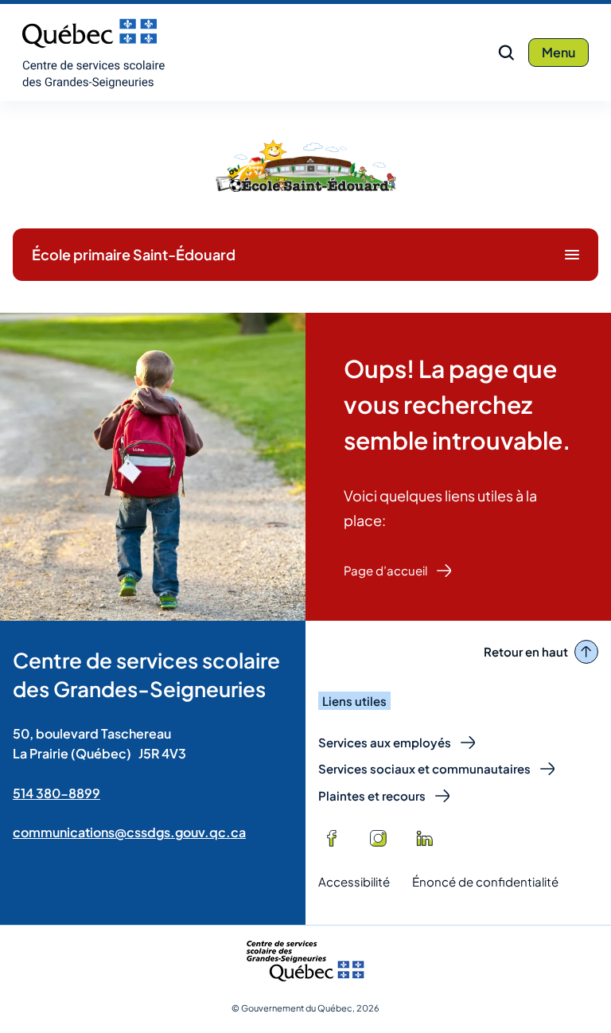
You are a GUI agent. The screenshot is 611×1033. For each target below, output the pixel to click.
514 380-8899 (56, 793)
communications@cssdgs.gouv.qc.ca (129, 832)
